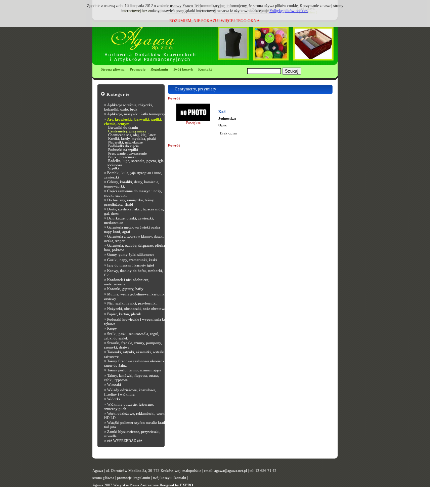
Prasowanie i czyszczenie (127, 153)
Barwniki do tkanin (123, 127)
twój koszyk (162, 478)
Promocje (137, 69)
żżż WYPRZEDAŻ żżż (124, 441)
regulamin (142, 478)
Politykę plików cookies (288, 10)
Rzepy (112, 328)
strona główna (103, 478)
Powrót (174, 98)
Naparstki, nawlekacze (125, 142)
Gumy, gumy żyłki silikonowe (130, 254)
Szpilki (113, 168)
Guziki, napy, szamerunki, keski (132, 260)
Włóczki (113, 399)
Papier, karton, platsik (124, 314)
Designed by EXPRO (176, 485)
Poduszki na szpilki (123, 150)
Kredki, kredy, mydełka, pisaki (132, 138)
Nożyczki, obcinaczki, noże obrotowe (136, 309)
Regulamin (159, 69)
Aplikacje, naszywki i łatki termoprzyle (137, 114)
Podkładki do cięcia (123, 146)
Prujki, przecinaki (122, 157)
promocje (124, 478)
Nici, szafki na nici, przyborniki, (132, 303)
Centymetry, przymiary (127, 131)
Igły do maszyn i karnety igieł (130, 265)
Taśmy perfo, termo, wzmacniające (134, 370)
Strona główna (113, 69)
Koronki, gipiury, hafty (125, 289)
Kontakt (205, 69)
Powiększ (193, 123)
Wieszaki (114, 385)
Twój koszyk (183, 69)
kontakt (180, 478)
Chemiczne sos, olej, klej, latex (132, 135)
